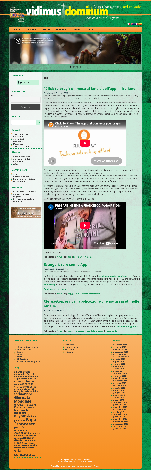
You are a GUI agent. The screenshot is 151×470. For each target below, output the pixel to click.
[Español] (140, 25)
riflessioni (29, 437)
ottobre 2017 (119, 409)
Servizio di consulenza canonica (24, 200)
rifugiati (19, 440)
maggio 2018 (119, 395)
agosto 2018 (119, 387)
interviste (32, 408)
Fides (19, 354)
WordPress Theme (78, 466)
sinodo (18, 443)
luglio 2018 (118, 390)
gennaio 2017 (119, 416)
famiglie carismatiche (26, 391)
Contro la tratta (21, 194)
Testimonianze (20, 134)
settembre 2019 (120, 356)
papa (22, 420)
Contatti (91, 29)
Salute (16, 174)
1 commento (111, 331)
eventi (30, 389)
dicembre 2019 (120, 349)
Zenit (19, 356)
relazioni (31, 435)
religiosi (18, 438)
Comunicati (19, 139)
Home (17, 29)
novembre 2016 (120, 421)
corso (33, 386)
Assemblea (25, 378)
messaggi (20, 413)
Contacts (86, 459)
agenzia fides (22, 371)
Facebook (18, 75)
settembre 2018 (120, 385)
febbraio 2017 (120, 414)
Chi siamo (31, 29)
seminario (30, 440)
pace (16, 420)
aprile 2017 (118, 412)
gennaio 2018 (119, 404)
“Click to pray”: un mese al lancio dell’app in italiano (90, 88)
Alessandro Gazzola (24, 374)
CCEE (33, 378)
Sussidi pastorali (21, 156)
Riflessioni (18, 136)
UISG (19, 344)
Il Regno (69, 352)
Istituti (46, 29)
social (101, 331)
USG (25, 447)
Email (13, 96)
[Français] (136, 25)
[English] (132, 25)
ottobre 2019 (119, 354)
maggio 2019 (119, 366)
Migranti (17, 196)
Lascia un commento (83, 257)
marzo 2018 (118, 400)
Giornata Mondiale (22, 399)
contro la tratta (23, 385)
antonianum (32, 376)
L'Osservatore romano (28, 347)
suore (26, 443)
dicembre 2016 (120, 419)
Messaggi (18, 144)
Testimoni (70, 349)
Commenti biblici (21, 159)
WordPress (63, 466)
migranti (21, 415)
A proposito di (67, 459)
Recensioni (18, 161)
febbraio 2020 (120, 344)
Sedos (20, 352)
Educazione (19, 181)
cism (17, 381)
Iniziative (18, 141)
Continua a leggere (55, 289)
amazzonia (20, 376)
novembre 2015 (120, 423)
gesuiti (75, 293)
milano (32, 416)
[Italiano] (128, 25)
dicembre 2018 (120, 378)
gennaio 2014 (119, 428)
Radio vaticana (24, 349)
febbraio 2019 (120, 373)
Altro (15, 163)
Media (77, 29)
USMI (31, 447)
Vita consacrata (21, 146)
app (69, 257)
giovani (20, 404)
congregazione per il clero (84, 331)
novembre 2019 (120, 352)
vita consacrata (24, 452)
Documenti (61, 29)
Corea (26, 386)
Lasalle (24, 410)
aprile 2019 (118, 368)
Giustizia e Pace (21, 176)
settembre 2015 (120, 426)
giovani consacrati (25, 406)
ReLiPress (69, 344)
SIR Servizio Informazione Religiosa (28, 360)
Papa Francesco (25, 422)
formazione (23, 394)
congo (17, 384)
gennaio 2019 (119, 376)
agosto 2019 (119, 359)
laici (16, 410)
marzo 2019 (118, 371)
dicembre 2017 (120, 407)
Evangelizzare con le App (65, 264)
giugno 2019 (119, 364)
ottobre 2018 (119, 383)
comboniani (28, 381)
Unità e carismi (72, 347)
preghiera (34, 433)
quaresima (20, 435)
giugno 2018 (119, 392)
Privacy (78, 459)
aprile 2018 (118, 397)
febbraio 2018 (120, 402)
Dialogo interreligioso (24, 179)
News (59, 257)
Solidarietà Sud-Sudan (24, 191)
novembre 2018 (120, 380)
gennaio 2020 (119, 347)
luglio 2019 (118, 361)
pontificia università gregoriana (21, 430)
